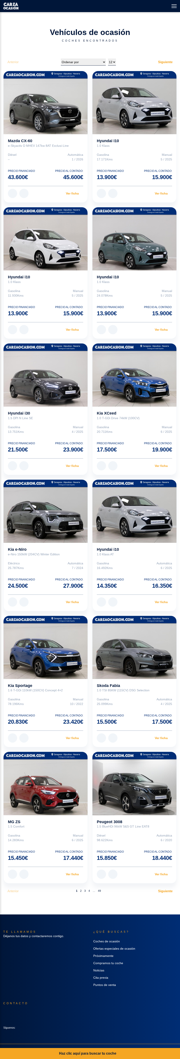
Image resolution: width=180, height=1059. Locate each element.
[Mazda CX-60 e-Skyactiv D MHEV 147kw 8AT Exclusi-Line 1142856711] (46, 102)
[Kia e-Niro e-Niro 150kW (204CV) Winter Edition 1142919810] (46, 511)
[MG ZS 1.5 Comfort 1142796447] (46, 783)
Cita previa (100, 977)
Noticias (98, 970)
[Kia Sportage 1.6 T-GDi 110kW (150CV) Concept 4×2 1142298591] (46, 647)
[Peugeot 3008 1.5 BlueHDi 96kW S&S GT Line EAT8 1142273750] (134, 783)
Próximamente (103, 956)
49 (99, 890)
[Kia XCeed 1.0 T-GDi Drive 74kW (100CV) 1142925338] (134, 375)
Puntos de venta (104, 985)
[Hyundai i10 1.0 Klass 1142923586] (46, 238)
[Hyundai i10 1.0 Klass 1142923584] (134, 102)
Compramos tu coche (108, 963)
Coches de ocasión (106, 941)
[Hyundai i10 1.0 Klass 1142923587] (134, 238)
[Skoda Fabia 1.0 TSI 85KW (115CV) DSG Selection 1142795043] (134, 647)
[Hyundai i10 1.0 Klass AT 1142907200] (134, 511)
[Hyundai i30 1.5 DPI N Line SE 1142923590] (46, 375)
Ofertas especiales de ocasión (114, 948)
